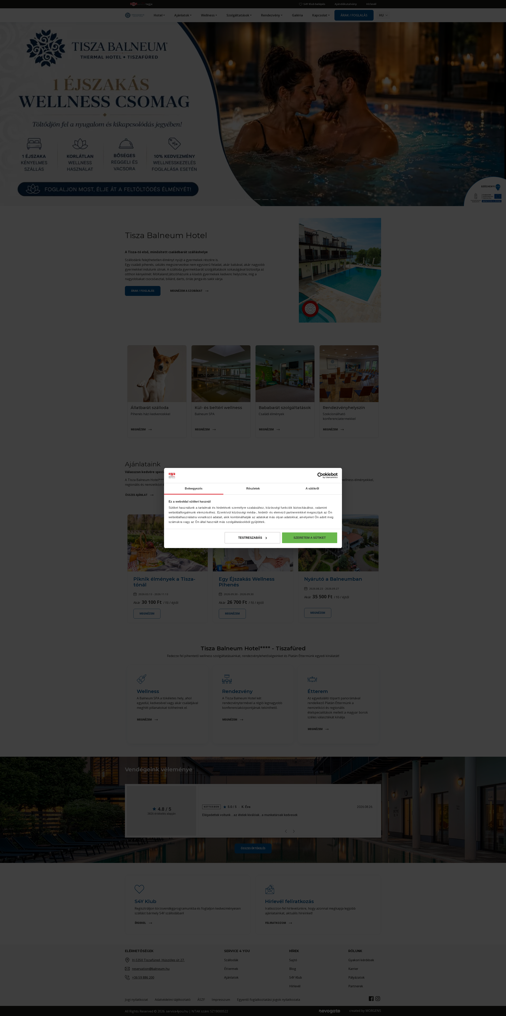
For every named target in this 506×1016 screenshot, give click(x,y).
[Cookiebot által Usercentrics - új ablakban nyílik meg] (320, 475)
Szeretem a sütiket (310, 537)
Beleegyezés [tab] (193, 488)
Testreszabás (250, 537)
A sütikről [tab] (312, 488)
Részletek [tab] (253, 488)
